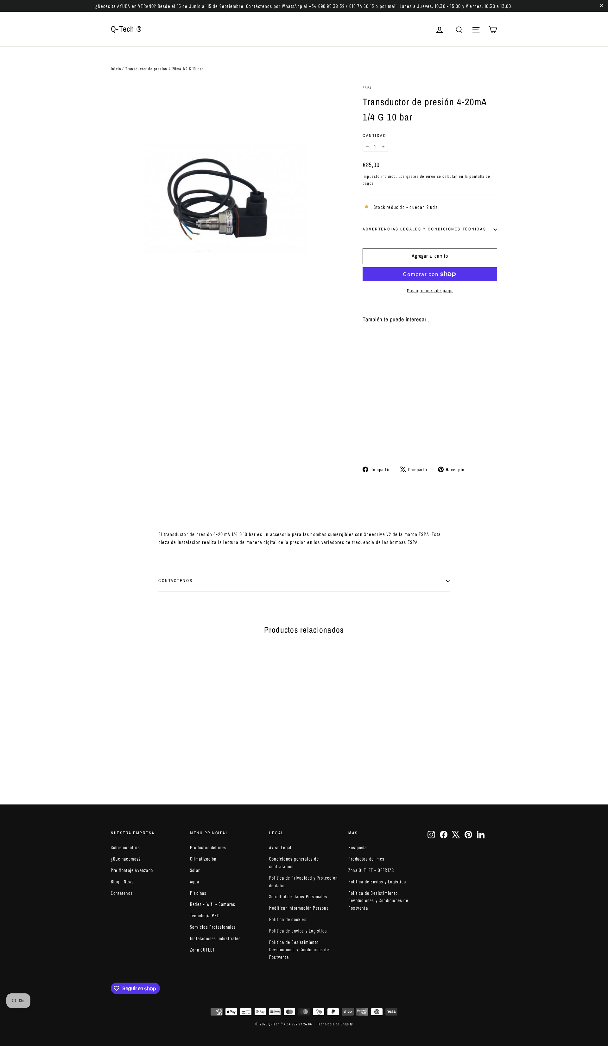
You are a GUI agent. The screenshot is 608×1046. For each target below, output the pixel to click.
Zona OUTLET (202, 949)
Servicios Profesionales (213, 927)
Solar (195, 870)
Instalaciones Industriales (215, 938)
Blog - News (122, 881)
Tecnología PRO (205, 915)
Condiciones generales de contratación (294, 862)
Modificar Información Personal (299, 908)
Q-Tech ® (126, 28)
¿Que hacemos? (126, 859)
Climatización (203, 859)
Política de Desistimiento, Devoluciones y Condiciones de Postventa (299, 949)
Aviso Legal (280, 847)
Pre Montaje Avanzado (132, 870)
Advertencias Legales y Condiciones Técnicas (424, 229)
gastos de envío (421, 176)
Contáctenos (175, 580)
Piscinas (198, 893)
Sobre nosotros (125, 847)
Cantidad (374, 135)
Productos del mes (208, 847)
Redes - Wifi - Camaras (212, 904)
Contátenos (122, 893)
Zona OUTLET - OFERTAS (371, 870)
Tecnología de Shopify (335, 1024)
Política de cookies (288, 919)
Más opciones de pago (430, 290)
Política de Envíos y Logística (298, 930)
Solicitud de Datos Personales (298, 896)
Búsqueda (357, 847)
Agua (194, 881)
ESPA (367, 87)
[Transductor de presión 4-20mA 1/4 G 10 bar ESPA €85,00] (374, 381)
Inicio (116, 68)
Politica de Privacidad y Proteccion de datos (303, 881)
